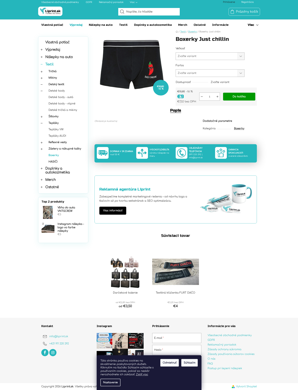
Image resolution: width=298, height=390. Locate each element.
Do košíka (239, 96)
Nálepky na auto (59, 57)
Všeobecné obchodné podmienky (60, 2)
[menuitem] (52, 25)
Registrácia (247, 2)
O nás (211, 358)
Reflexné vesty (57, 142)
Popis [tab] (175, 110)
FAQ (210, 363)
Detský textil (56, 84)
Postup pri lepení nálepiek (225, 368)
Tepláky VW (56, 129)
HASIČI (53, 161)
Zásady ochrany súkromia (224, 349)
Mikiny (52, 77)
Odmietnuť (169, 362)
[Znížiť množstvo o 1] (201, 97)
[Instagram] (52, 352)
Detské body (56, 90)
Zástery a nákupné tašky (64, 148)
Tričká (52, 71)
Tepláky (53, 123)
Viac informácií (112, 210)
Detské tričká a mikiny (62, 110)
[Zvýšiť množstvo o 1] (217, 97)
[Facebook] (44, 352)
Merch (50, 180)
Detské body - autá (60, 97)
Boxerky (53, 155)
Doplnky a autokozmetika (57, 170)
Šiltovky (53, 116)
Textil (49, 64)
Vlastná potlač (57, 42)
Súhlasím (189, 362)
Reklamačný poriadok (111, 2)
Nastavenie (110, 382)
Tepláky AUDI (57, 135)
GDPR (89, 2)
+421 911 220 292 (59, 343)
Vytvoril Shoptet (246, 386)
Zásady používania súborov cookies (231, 354)
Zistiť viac (142, 374)
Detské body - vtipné (61, 103)
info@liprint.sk (196, 158)
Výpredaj (52, 50)
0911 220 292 (195, 154)
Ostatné (52, 187)
